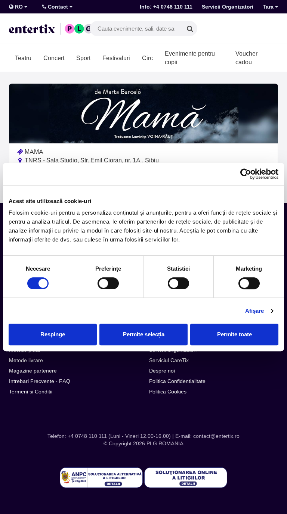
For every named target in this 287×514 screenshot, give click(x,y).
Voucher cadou (246, 58)
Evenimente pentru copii (190, 58)
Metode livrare (26, 360)
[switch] (108, 283)
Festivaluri (116, 58)
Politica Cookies (167, 391)
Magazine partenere (33, 370)
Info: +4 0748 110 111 (166, 6)
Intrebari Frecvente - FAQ (39, 381)
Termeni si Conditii (30, 391)
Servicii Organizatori (227, 6)
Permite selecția (143, 334)
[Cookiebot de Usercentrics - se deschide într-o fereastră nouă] (245, 174)
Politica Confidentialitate (177, 381)
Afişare (254, 311)
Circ (147, 58)
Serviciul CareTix (169, 360)
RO (18, 6)
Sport (83, 58)
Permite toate (234, 334)
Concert (53, 58)
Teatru (23, 58)
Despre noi (162, 370)
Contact (58, 6)
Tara (269, 6)
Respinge (52, 334)
